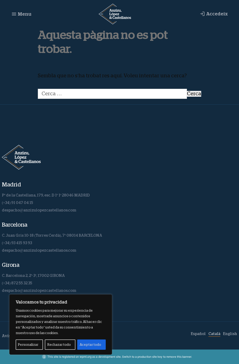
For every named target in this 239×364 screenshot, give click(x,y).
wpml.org (85, 356)
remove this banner (178, 356)
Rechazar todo (59, 344)
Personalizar (28, 344)
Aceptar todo (90, 344)
